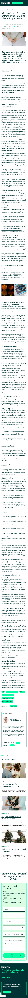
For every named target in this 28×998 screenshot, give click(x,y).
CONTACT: (5, 745)
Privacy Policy (5, 977)
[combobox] (14, 934)
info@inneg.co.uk (15, 902)
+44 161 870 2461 (15, 899)
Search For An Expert (8, 742)
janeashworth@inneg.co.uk (19, 687)
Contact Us (17, 3)
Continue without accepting (18, 992)
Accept (7, 992)
